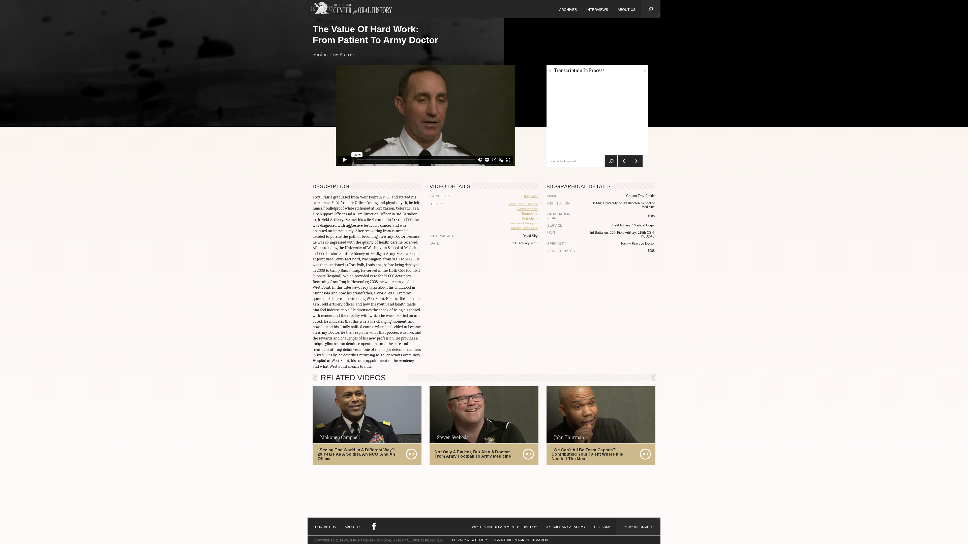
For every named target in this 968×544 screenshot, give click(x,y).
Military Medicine (524, 228)
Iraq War (531, 196)
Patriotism (530, 218)
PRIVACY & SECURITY (469, 540)
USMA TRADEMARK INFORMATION (520, 540)
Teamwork (529, 214)
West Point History (523, 204)
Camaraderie (527, 209)
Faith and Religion (523, 223)
